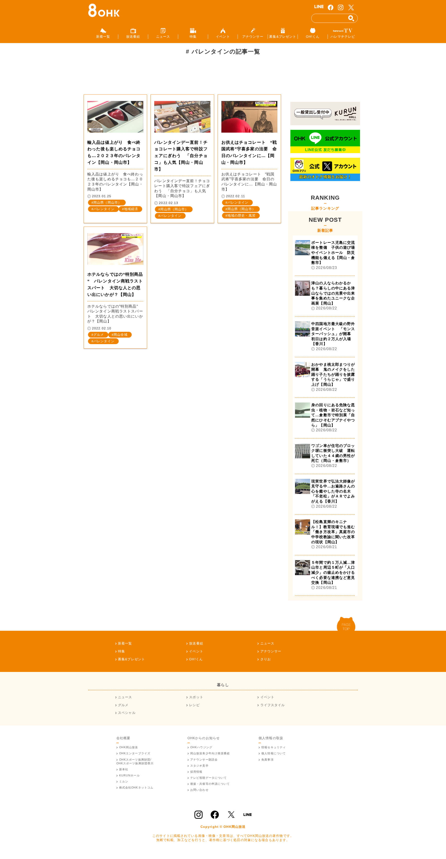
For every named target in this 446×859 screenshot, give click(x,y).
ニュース (267, 643)
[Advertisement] (168, 77)
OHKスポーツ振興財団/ (135, 761)
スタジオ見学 (199, 765)
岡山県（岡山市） (107, 202)
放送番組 (196, 643)
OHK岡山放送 (128, 747)
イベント (196, 651)
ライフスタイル (272, 705)
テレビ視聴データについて (208, 777)
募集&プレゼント (131, 659)
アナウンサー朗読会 (204, 759)
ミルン (123, 781)
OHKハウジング (201, 747)
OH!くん (196, 659)
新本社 (123, 769)
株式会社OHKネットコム (136, 787)
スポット (196, 697)
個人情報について (273, 753)
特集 (121, 651)
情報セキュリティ (273, 747)
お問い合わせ (199, 790)
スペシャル (127, 713)
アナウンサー (270, 651)
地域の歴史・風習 (241, 215)
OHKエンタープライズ (134, 753)
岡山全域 (121, 334)
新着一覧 (125, 643)
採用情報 (196, 771)
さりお (265, 659)
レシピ (194, 705)
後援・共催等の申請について (210, 783)
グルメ (98, 334)
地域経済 (131, 209)
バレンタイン (104, 209)
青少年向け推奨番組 (210, 753)
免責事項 (267, 759)
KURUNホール (129, 775)
